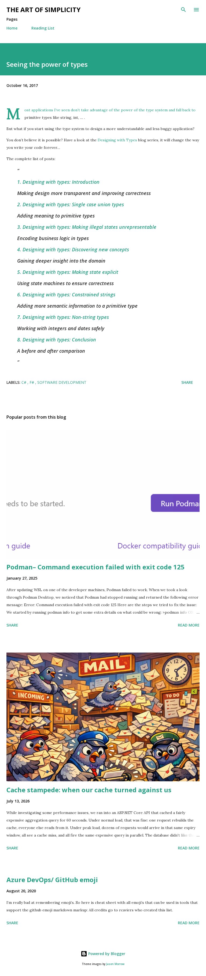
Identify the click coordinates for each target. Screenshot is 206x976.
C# (24, 382)
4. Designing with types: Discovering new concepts (73, 249)
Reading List (42, 28)
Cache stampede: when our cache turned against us (88, 789)
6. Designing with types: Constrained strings (66, 294)
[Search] (183, 9)
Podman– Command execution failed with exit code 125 (95, 566)
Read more (189, 625)
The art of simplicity (43, 9)
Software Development (61, 382)
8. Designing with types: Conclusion (56, 339)
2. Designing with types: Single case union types (70, 204)
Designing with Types (117, 140)
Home (11, 28)
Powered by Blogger (106, 953)
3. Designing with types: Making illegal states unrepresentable (86, 227)
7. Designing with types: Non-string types (63, 317)
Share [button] (187, 382)
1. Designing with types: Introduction (58, 182)
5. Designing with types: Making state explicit (67, 272)
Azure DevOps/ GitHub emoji (52, 879)
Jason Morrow (115, 964)
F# (32, 382)
